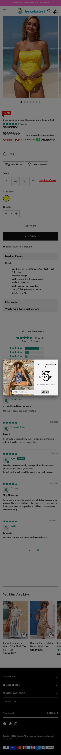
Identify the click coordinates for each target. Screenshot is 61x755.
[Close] (58, 359)
